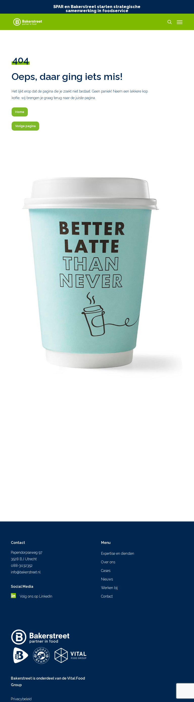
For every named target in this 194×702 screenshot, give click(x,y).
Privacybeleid (21, 699)
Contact (107, 596)
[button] (179, 21)
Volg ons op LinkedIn (36, 596)
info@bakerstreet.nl (26, 572)
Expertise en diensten (117, 553)
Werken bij (109, 588)
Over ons (108, 562)
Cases (105, 571)
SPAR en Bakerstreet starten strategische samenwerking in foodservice (96, 8)
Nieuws (107, 579)
